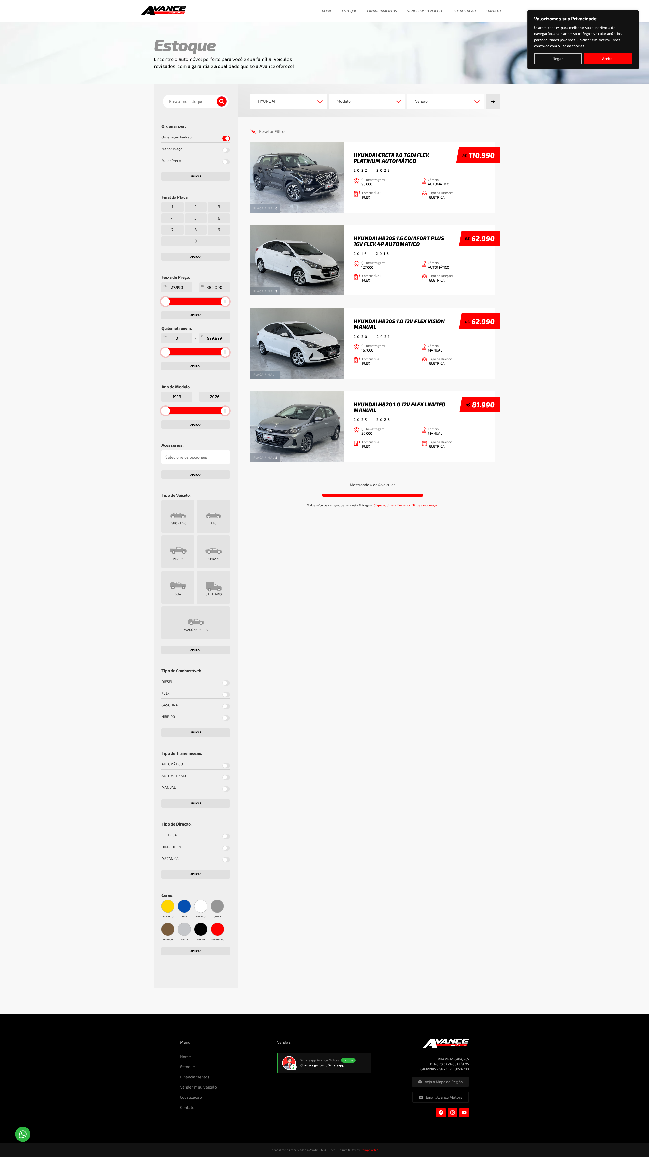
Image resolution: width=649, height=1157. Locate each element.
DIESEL (167, 681)
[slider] (165, 301)
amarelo (168, 916)
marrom (168, 939)
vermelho (217, 939)
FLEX (165, 693)
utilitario (213, 594)
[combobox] (288, 101)
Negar (558, 58)
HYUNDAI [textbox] (266, 101)
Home (327, 11)
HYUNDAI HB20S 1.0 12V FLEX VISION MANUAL (399, 324)
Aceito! (608, 58)
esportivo (178, 523)
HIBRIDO (168, 716)
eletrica (169, 835)
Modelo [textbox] (344, 101)
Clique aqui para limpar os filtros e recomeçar (406, 505)
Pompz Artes (370, 1149)
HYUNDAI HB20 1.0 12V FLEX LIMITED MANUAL (400, 407)
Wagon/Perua (196, 630)
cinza (217, 916)
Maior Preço (171, 160)
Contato (493, 11)
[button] (22, 1134)
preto (201, 939)
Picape (178, 559)
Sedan (213, 559)
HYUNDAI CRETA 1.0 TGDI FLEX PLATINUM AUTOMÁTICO (391, 158)
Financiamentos (382, 11)
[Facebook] (441, 1112)
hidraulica (171, 847)
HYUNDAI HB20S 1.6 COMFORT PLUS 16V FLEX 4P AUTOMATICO (399, 241)
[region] (583, 39)
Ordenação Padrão (176, 137)
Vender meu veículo (425, 11)
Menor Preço (171, 149)
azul (184, 916)
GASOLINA (169, 705)
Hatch (213, 523)
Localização (465, 11)
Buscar (224, 101)
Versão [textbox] (421, 101)
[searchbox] (196, 457)
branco (201, 916)
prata (184, 939)
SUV (178, 594)
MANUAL (168, 787)
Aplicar (195, 176)
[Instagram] (452, 1112)
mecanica (170, 858)
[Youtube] (464, 1112)
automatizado (174, 776)
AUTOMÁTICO (172, 764)
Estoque (349, 11)
